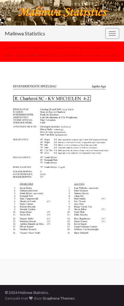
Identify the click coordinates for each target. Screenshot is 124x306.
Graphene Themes (59, 298)
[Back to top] (110, 292)
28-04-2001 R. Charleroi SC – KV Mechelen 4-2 (77, 55)
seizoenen (14, 47)
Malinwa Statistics (25, 33)
